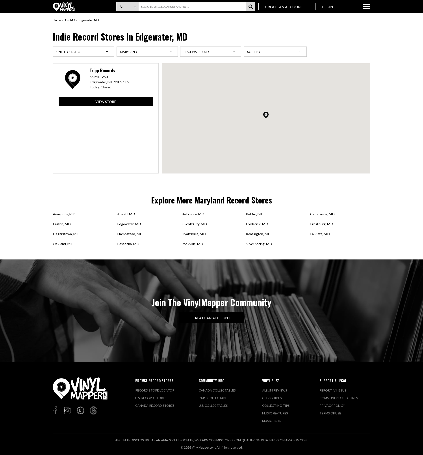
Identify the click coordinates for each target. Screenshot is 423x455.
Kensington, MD (258, 234)
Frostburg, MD (321, 224)
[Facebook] (55, 410)
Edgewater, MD (129, 224)
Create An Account (284, 7)
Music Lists (271, 421)
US (66, 20)
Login (327, 7)
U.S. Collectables (213, 405)
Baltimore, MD (193, 214)
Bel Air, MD (254, 214)
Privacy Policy (332, 405)
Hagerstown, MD (66, 234)
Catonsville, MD (322, 214)
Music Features (275, 413)
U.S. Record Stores (151, 398)
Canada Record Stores (154, 405)
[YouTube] (80, 410)
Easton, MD (62, 224)
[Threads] (93, 410)
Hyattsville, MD (194, 234)
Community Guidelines (338, 398)
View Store (105, 101)
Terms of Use (330, 413)
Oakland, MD (63, 244)
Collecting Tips (276, 405)
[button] (266, 115)
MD (72, 20)
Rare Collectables (214, 398)
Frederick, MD (257, 224)
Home (57, 20)
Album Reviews (274, 390)
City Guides (272, 398)
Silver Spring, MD (259, 244)
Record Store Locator (154, 390)
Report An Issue (332, 390)
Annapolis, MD (64, 214)
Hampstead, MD (130, 234)
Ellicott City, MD (194, 224)
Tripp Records (102, 70)
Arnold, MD (126, 214)
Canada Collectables (217, 390)
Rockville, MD (192, 244)
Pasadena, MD (128, 244)
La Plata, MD (320, 234)
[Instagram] (67, 410)
